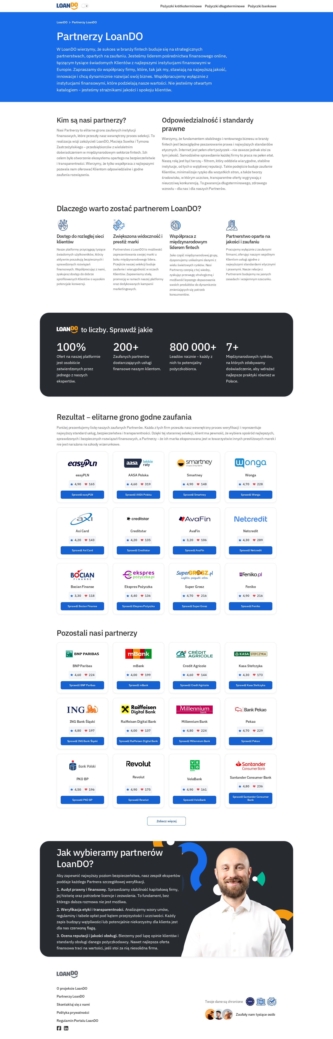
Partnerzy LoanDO (71, 996)
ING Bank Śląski (82, 721)
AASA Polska (138, 475)
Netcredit (250, 531)
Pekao (250, 721)
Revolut (139, 777)
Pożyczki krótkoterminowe (181, 6)
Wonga (250, 475)
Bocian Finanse (82, 586)
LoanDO (62, 22)
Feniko (251, 586)
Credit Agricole (194, 665)
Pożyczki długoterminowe (225, 6)
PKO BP (82, 779)
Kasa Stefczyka (250, 665)
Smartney (194, 475)
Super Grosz (194, 586)
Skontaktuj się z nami (73, 1004)
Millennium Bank (194, 721)
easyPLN (82, 475)
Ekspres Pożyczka (138, 586)
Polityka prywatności (73, 1012)
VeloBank (194, 779)
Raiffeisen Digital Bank (138, 721)
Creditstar (138, 531)
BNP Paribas (82, 665)
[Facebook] (59, 1028)
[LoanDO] (67, 6)
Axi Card (82, 531)
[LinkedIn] (66, 1028)
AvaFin (194, 531)
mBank (138, 665)
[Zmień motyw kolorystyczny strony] (85, 6)
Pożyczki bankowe (262, 6)
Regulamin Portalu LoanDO (77, 1020)
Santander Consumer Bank (250, 777)
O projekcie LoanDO (72, 988)
